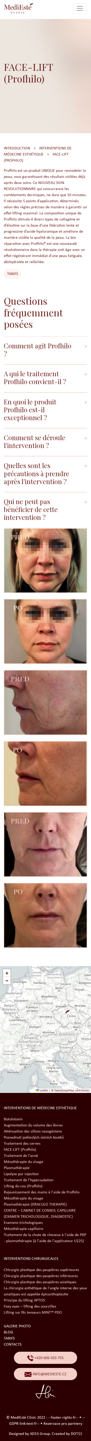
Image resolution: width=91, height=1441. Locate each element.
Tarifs (12, 274)
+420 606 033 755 (48, 1358)
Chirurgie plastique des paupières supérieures (41, 1270)
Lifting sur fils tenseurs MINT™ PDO (33, 1313)
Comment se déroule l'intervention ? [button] (34, 441)
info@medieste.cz (49, 1374)
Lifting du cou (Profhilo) (23, 1186)
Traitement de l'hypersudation (28, 1180)
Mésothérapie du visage (23, 1162)
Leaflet (43, 1090)
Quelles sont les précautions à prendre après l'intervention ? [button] (36, 473)
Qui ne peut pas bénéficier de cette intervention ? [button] (31, 509)
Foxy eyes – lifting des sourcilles (30, 1307)
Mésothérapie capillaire (23, 1229)
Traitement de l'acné (21, 1156)
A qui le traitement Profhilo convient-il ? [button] (35, 377)
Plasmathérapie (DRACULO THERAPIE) (35, 1205)
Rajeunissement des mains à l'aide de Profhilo (41, 1192)
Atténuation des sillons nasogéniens (33, 1131)
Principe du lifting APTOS (24, 1300)
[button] (65, 1010)
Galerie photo (17, 1326)
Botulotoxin (13, 1119)
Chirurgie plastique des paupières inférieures (41, 1276)
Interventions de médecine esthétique (40, 1108)
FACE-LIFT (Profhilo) (20, 1150)
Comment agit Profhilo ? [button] (37, 349)
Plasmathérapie (17, 1168)
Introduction (17, 148)
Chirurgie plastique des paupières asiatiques (40, 1282)
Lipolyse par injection (21, 1174)
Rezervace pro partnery (62, 1424)
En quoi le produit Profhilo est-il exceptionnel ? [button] (30, 410)
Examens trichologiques (23, 1223)
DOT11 (76, 1434)
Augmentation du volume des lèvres (33, 1125)
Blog (8, 1332)
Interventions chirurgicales (31, 1259)
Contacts (12, 1345)
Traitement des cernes (22, 1144)
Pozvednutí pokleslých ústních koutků (34, 1138)
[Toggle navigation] (80, 8)
